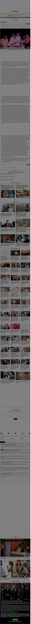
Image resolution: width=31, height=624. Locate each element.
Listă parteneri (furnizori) (4, 617)
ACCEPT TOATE (15, 619)
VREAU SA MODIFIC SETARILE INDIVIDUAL (15, 621)
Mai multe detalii (7, 604)
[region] (15, 612)
